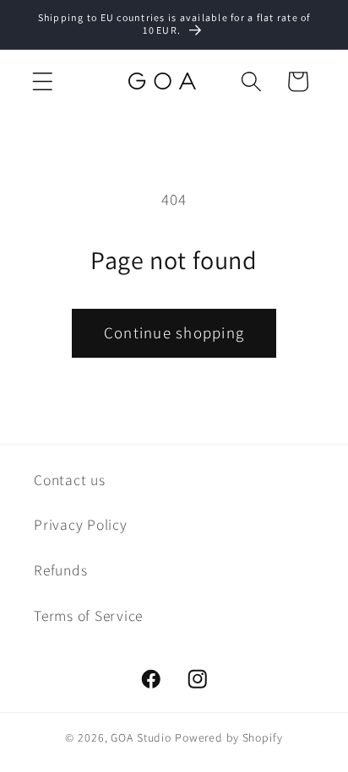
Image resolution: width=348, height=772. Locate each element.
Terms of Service (88, 615)
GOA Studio (141, 737)
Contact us (70, 479)
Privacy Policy (81, 524)
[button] (42, 81)
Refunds (60, 570)
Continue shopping (174, 332)
